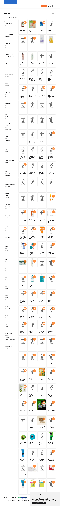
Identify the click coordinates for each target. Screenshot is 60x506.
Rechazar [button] (38, 502)
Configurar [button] (43, 502)
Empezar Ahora (44, 6)
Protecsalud (10, 2)
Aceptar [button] (34, 502)
